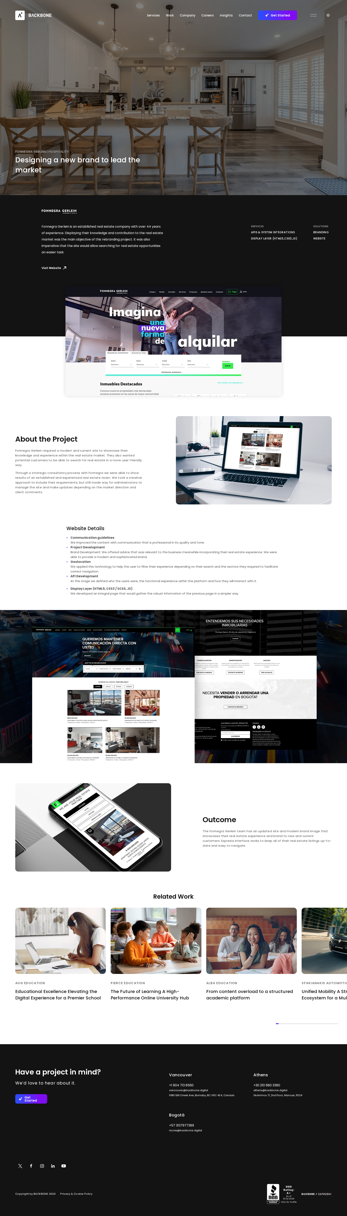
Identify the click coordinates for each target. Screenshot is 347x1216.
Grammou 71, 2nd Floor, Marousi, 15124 (277, 1095)
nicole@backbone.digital (185, 1130)
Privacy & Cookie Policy (76, 1194)
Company (187, 15)
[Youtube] (63, 1165)
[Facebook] (31, 1165)
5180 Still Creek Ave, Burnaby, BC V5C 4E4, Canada (201, 1095)
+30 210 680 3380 (266, 1085)
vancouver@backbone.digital (188, 1090)
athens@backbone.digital (270, 1090)
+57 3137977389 (181, 1125)
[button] (173, 341)
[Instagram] (42, 1165)
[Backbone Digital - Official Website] (33, 15)
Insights (226, 15)
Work (170, 15)
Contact (245, 15)
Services (153, 15)
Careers (207, 15)
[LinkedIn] (53, 1165)
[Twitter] (20, 1165)
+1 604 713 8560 (181, 1085)
